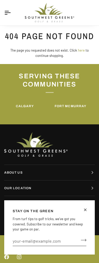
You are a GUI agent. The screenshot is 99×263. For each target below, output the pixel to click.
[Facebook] (6, 257)
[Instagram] (19, 257)
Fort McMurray (70, 106)
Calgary (25, 106)
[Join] (82, 240)
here (81, 50)
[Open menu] (12, 12)
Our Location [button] (17, 188)
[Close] (87, 209)
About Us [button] (13, 172)
